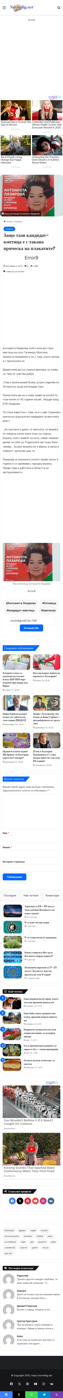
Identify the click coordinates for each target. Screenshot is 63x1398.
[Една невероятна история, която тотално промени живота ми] (12, 1003)
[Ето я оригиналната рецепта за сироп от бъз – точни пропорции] (12, 1050)
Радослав (22, 1275)
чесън (45, 1247)
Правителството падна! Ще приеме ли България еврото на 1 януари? (16, 755)
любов (40, 1236)
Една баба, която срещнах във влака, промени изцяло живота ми (40, 1017)
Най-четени (31, 895)
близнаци (9, 1230)
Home (9, 221)
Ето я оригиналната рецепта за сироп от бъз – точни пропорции (41, 1047)
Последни (10, 895)
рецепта (42, 1242)
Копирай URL (31, 628)
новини (18, 221)
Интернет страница (14, 861)
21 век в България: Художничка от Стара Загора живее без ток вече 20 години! (46, 756)
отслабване (10, 1242)
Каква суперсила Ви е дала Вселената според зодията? (39, 954)
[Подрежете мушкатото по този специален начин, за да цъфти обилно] (12, 1034)
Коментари (52, 895)
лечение (28, 1236)
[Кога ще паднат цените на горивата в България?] (46, 662)
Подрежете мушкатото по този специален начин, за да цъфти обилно (40, 1033)
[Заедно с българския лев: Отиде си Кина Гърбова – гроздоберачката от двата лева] (46, 703)
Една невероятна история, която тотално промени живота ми (41, 1000)
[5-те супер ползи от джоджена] (13, 942)
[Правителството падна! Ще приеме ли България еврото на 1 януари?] (16, 740)
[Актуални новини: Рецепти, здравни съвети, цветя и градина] (21, 7)
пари (23, 1242)
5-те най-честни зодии (37, 922)
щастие (8, 1253)
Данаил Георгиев (27, 1305)
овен (50, 1236)
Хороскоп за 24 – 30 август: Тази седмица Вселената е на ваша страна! (40, 910)
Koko (20, 1336)
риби (53, 1242)
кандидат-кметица (21, 610)
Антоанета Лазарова (22, 603)
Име (6, 833)
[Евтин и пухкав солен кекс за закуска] (12, 1065)
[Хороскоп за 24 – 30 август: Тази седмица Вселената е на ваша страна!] (13, 911)
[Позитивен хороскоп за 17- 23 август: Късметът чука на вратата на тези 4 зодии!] (13, 972)
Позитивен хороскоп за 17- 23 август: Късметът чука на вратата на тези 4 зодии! (41, 971)
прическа (49, 610)
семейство (10, 1247)
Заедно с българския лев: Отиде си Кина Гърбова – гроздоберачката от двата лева (46, 718)
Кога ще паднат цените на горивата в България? (46, 674)
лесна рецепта (12, 1236)
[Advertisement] (31, 61)
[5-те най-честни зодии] (13, 927)
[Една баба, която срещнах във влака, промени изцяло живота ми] (12, 1018)
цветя (35, 1247)
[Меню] (4, 8)
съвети (23, 1247)
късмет (44, 1230)
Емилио (21, 1290)
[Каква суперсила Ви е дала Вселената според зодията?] (13, 957)
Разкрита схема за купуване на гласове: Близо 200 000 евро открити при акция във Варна (15, 679)
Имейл (7, 847)
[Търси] (58, 8)
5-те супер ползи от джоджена (40, 937)
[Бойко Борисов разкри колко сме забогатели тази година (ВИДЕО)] (16, 703)
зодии (33, 1230)
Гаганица (50, 603)
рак (32, 1242)
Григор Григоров (27, 1321)
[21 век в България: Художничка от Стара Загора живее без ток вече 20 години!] (46, 740)
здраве (22, 1230)
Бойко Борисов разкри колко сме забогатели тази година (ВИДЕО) (15, 717)
